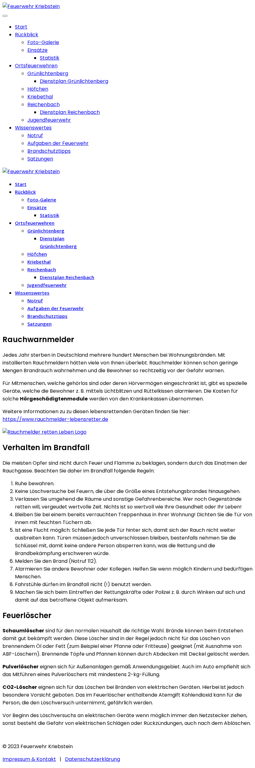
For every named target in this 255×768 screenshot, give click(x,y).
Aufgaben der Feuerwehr (58, 143)
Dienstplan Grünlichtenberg (74, 81)
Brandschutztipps (49, 151)
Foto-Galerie (43, 42)
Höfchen (37, 89)
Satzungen (40, 158)
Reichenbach (43, 104)
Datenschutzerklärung (92, 759)
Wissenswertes (33, 127)
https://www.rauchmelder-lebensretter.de (55, 419)
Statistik (49, 57)
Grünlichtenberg (47, 73)
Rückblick (26, 34)
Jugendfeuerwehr (49, 120)
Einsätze (37, 50)
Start (21, 26)
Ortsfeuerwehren (36, 65)
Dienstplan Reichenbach (70, 112)
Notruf (35, 135)
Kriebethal (40, 96)
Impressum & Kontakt (29, 759)
